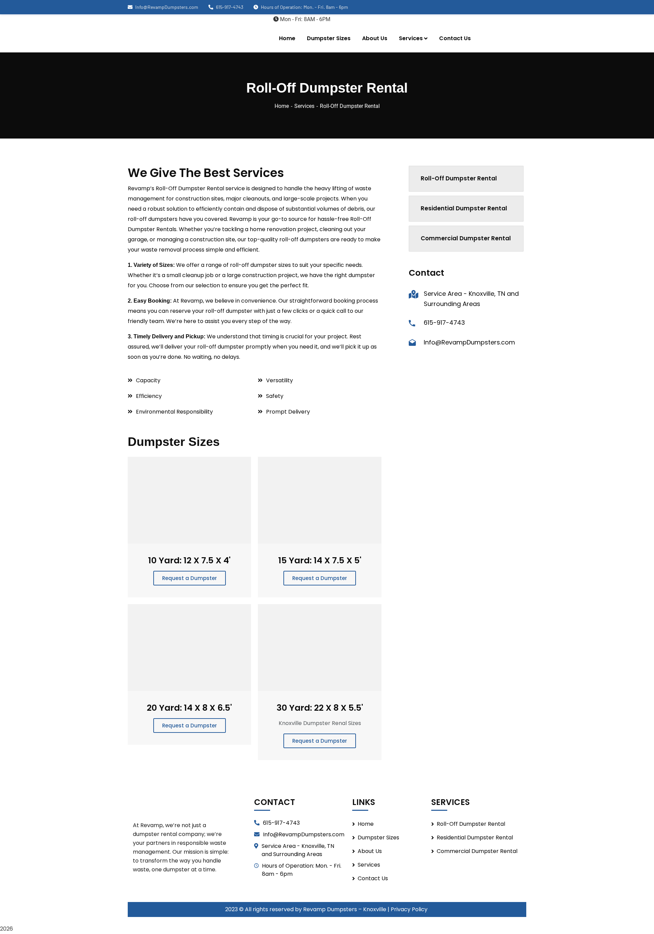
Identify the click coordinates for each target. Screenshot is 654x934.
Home (282, 106)
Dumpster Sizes (378, 837)
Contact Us (373, 878)
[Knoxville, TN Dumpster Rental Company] (179, 33)
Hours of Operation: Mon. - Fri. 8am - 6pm (301, 870)
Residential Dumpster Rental (464, 208)
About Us (370, 851)
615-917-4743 (229, 7)
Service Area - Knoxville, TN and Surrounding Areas (298, 850)
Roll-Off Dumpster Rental (459, 178)
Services (304, 106)
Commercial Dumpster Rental (466, 238)
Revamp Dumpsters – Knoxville (344, 909)
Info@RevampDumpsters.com (166, 7)
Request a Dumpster (189, 578)
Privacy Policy (410, 909)
